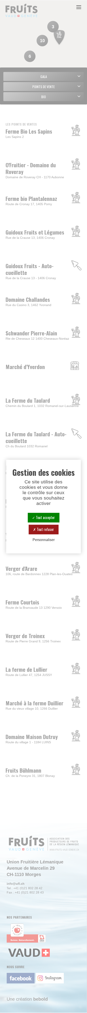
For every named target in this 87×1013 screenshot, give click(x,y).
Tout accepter (45, 517)
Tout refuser (45, 529)
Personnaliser (44, 540)
